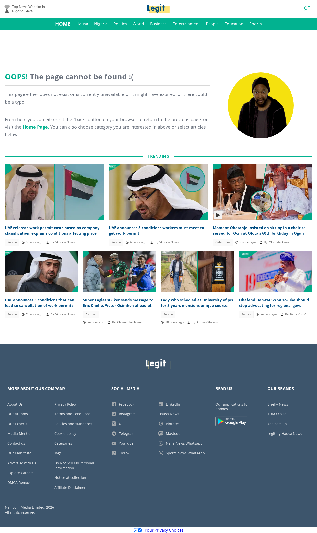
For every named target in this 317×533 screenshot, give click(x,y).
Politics (120, 24)
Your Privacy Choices (164, 530)
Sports (255, 24)
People (212, 24)
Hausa (82, 24)
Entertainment (186, 24)
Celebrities (222, 242)
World (138, 24)
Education (234, 24)
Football (90, 314)
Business (158, 24)
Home (62, 23)
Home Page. (36, 127)
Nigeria (100, 24)
